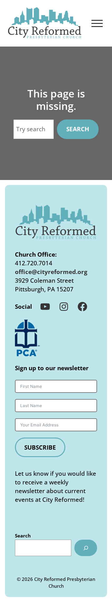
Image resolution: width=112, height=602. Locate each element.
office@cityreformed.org (51, 272)
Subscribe (40, 447)
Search (77, 129)
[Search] (85, 548)
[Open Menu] (97, 23)
